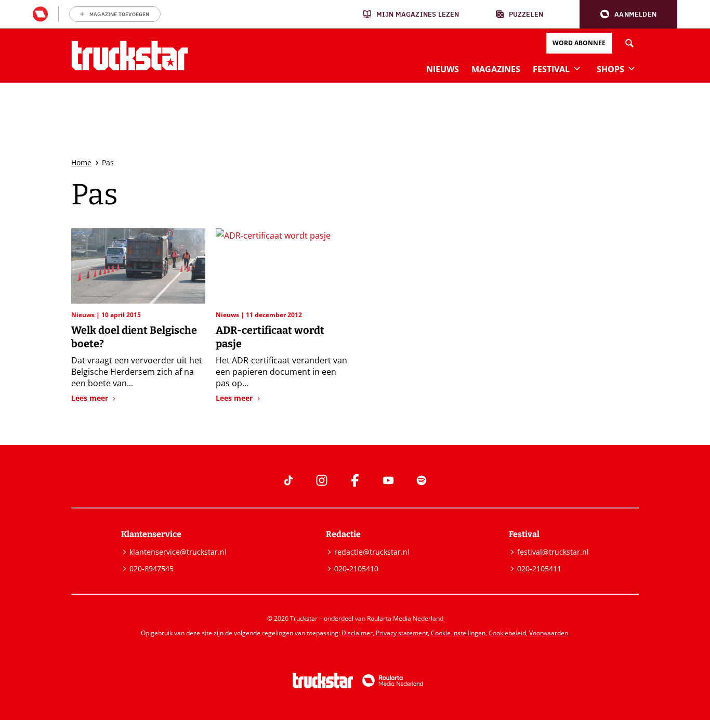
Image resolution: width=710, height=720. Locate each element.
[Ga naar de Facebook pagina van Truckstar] (355, 480)
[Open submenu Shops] (631, 68)
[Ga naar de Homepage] (129, 56)
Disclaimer (357, 633)
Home (81, 162)
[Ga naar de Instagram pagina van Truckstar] (321, 480)
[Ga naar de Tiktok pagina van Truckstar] (288, 480)
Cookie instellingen (458, 633)
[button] (628, 14)
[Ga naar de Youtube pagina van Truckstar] (388, 480)
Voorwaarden (548, 633)
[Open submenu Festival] (577, 68)
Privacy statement (402, 633)
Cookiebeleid (507, 633)
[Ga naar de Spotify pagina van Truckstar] (421, 480)
